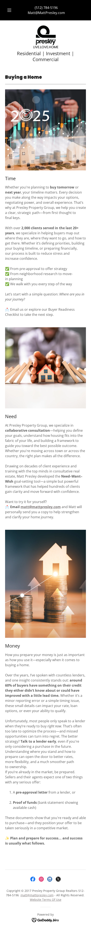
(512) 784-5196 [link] (46, 7)
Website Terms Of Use (45, 900)
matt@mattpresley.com (41, 507)
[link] (45, 37)
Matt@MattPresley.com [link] (46, 12)
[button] (9, 10)
